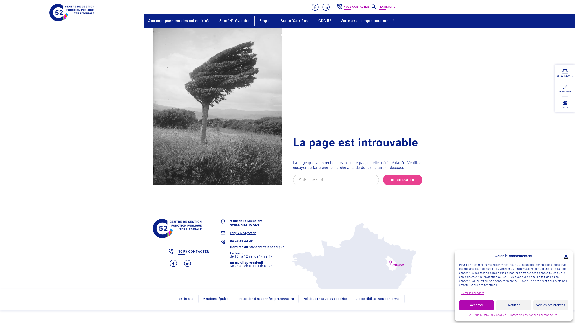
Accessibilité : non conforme (378, 299)
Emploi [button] (265, 21)
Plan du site (184, 299)
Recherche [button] (387, 6)
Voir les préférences (550, 305)
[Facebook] (315, 7)
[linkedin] (326, 7)
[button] (566, 256)
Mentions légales (215, 299)
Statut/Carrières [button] (295, 21)
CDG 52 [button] (325, 21)
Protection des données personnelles (533, 315)
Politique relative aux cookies (487, 315)
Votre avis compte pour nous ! (367, 21)
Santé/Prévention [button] (235, 21)
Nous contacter (356, 6)
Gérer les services (472, 293)
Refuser (514, 305)
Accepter (476, 305)
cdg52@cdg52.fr (243, 233)
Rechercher (402, 180)
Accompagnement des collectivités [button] (179, 21)
